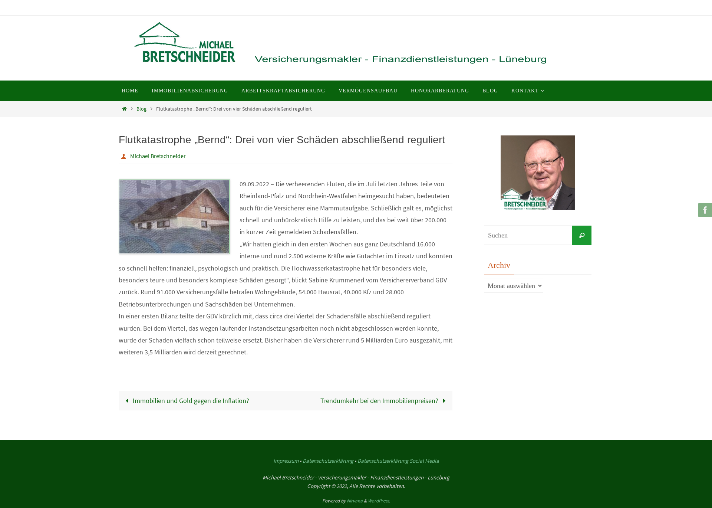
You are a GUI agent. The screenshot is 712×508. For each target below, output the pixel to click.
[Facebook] (704, 210)
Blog (141, 108)
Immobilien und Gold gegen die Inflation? (190, 400)
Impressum (286, 460)
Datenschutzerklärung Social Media (398, 460)
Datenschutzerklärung (328, 460)
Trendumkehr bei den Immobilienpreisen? (380, 400)
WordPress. (379, 501)
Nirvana (355, 501)
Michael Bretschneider (158, 156)
